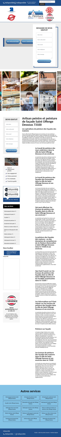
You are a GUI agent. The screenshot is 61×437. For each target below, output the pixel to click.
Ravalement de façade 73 (10, 223)
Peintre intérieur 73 (8, 234)
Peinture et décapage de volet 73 (11, 230)
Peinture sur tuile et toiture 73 (11, 226)
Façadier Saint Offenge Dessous (12, 403)
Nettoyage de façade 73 (9, 214)
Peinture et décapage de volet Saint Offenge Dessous (30, 414)
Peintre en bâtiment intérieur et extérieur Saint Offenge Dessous (49, 408)
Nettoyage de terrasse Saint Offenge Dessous (12, 408)
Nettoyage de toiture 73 (9, 237)
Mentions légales (54, 432)
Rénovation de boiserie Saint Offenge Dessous (49, 419)
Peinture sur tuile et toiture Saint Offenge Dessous (49, 414)
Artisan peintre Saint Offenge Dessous (30, 419)
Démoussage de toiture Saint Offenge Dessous (12, 398)
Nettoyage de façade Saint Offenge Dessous (49, 403)
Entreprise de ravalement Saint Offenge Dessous (49, 398)
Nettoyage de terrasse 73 (10, 240)
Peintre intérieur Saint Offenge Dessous (12, 414)
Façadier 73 (6, 217)
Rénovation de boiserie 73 (10, 243)
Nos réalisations (13, 41)
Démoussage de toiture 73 (10, 211)
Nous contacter (27, 41)
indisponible (9, 3)
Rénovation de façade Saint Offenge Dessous (30, 403)
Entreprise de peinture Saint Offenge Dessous (30, 398)
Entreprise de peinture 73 (10, 220)
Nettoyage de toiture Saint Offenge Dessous (30, 408)
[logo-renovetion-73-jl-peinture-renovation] (35, 14)
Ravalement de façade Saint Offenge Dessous (12, 419)
